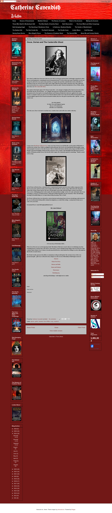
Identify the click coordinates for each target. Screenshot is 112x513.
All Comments (97, 277)
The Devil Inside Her (32, 30)
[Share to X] (65, 319)
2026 (15, 428)
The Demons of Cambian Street (54, 33)
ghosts (32, 321)
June (15, 453)
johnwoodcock (60, 509)
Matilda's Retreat (43, 21)
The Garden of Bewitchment (83, 27)
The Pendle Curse (63, 30)
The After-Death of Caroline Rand (49, 24)
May (14, 456)
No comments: (53, 319)
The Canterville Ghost (40, 86)
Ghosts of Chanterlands (27, 21)
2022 (15, 471)
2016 (15, 486)
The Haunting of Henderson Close (39, 27)
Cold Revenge (88, 30)
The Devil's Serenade (48, 30)
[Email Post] (59, 319)
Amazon (56, 258)
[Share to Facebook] (67, 319)
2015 (15, 488)
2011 (15, 498)
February (16, 460)
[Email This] (62, 319)
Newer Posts (31, 327)
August (15, 447)
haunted (41, 321)
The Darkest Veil (17, 30)
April (14, 458)
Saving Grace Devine (19, 33)
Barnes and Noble (56, 264)
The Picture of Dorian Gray (41, 145)
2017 (15, 483)
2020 (15, 476)
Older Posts (81, 327)
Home (14, 21)
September (15, 444)
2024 (15, 433)
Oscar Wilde (46, 321)
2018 (15, 481)
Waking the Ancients (92, 21)
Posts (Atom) (59, 336)
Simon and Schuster (56, 267)
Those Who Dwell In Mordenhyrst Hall (24, 24)
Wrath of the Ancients (75, 21)
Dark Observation (67, 24)
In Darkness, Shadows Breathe (62, 27)
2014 (15, 490)
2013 (15, 493)
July (14, 451)
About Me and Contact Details (90, 33)
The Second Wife (72, 33)
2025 (15, 431)
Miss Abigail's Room (35, 33)
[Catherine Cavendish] (92, 347)
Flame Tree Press (56, 261)
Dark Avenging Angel (19, 27)
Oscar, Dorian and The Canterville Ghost (45, 42)
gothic (36, 321)
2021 (15, 474)
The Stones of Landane (59, 21)
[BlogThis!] (64, 319)
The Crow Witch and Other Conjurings (87, 24)
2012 (15, 495)
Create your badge (95, 348)
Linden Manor (76, 30)
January (15, 464)
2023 (15, 469)
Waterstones (56, 270)
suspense (56, 321)
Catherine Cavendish (35, 8)
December (15, 436)
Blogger (73, 509)
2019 (15, 478)
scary (51, 321)
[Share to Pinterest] (69, 319)
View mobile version (56, 331)
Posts (94, 274)
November (15, 440)
